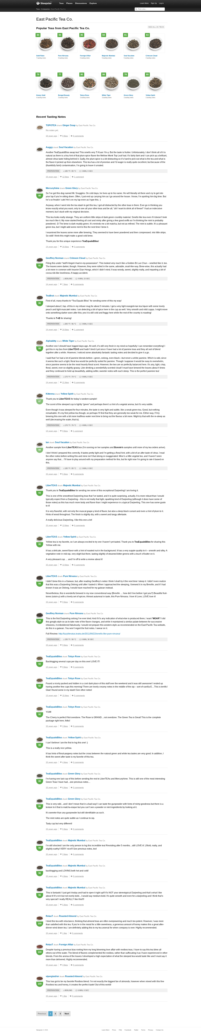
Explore (93, 3)
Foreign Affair (85, 56)
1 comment (79, 177)
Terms (143, 1030)
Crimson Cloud (151, 56)
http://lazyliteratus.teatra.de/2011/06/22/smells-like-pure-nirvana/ (89, 634)
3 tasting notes (63, 97)
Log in (161, 3)
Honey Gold (40, 95)
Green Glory (128, 95)
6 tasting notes (63, 58)
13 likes (65, 525)
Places (69, 3)
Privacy (150, 1030)
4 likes (65, 762)
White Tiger (106, 95)
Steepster (45, 3)
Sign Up (154, 3)
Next (67, 1014)
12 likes (65, 177)
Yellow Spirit (150, 95)
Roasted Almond (78, 916)
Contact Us (159, 1030)
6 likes (65, 787)
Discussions (81, 3)
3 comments (79, 247)
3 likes (65, 726)
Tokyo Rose (84, 95)
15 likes (65, 695)
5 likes (65, 474)
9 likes (65, 431)
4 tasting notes (150, 58)
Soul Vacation (129, 56)
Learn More (144, 3)
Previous (42, 1014)
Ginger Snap (79, 125)
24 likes (65, 247)
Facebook (128, 1030)
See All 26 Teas (156, 27)
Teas (61, 3)
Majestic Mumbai (108, 56)
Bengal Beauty (64, 95)
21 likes (65, 382)
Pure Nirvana (63, 56)
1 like (64, 933)
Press (114, 1030)
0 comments (78, 136)
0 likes (65, 136)
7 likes (65, 284)
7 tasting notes (41, 58)
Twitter (136, 1030)
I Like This (61, 136)
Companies (45, 9)
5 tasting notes (85, 58)
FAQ (120, 1030)
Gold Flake (40, 56)
